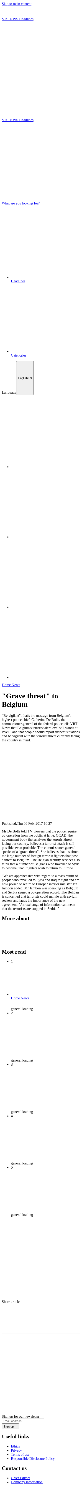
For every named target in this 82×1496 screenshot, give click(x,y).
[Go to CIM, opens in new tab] (41, 1492)
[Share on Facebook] (41, 1310)
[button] (41, 103)
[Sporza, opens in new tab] (45, 607)
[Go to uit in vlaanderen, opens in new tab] (16, 1492)
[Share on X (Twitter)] (41, 1306)
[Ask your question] (41, 98)
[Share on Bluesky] (41, 1315)
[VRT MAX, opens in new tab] (45, 677)
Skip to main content (16, 4)
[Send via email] (41, 1319)
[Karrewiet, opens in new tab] (45, 537)
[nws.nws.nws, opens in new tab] (45, 467)
